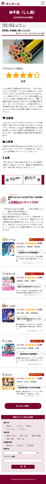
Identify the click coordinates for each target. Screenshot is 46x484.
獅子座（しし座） (23, 12)
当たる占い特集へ (23, 406)
